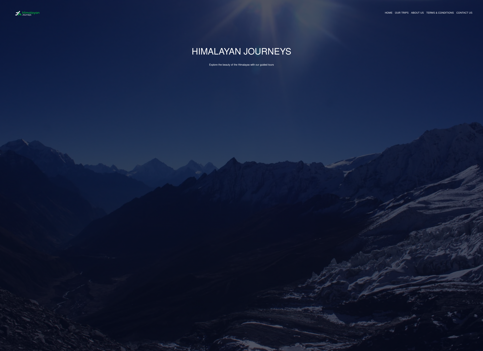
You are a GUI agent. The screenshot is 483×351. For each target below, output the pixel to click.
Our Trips (402, 12)
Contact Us (464, 12)
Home (388, 12)
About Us (417, 12)
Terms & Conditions (440, 12)
